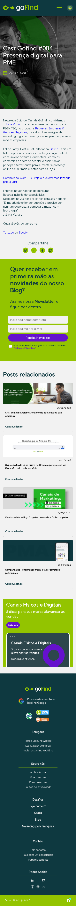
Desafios (38, 799)
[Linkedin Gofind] (32, 880)
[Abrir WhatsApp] (66, 896)
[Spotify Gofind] (38, 887)
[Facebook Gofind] (38, 880)
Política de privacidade (38, 787)
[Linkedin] (34, 250)
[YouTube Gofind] (43, 887)
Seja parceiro (38, 806)
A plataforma (38, 772)
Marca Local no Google (38, 740)
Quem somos (38, 777)
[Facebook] (42, 250)
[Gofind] (20, 8)
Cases (38, 812)
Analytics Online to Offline (38, 750)
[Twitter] (50, 250)
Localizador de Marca (38, 745)
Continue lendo (14, 426)
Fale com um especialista (38, 854)
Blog (38, 819)
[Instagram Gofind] (32, 887)
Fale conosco (38, 849)
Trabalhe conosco (38, 859)
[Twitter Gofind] (43, 880)
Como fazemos (38, 782)
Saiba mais (13, 625)
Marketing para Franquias (38, 826)
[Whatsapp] (25, 250)
